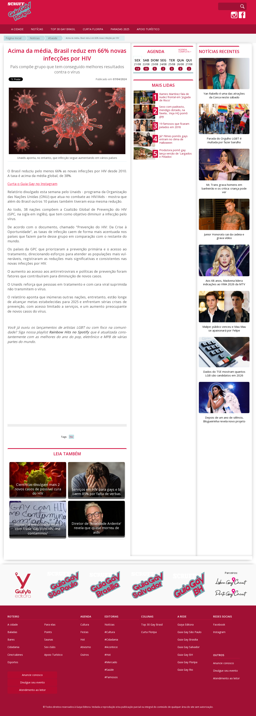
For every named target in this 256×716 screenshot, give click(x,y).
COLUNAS (147, 616)
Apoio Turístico (53, 654)
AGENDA (169, 51)
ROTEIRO (13, 616)
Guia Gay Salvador (188, 647)
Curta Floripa (149, 632)
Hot (82, 639)
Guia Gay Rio (185, 669)
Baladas (12, 632)
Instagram (219, 632)
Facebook (219, 624)
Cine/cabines (15, 654)
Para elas (49, 624)
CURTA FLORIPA (93, 29)
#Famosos (111, 677)
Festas (84, 632)
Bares (11, 639)
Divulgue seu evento (32, 682)
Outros (84, 654)
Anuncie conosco (32, 675)
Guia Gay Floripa (187, 662)
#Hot (108, 654)
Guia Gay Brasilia (187, 639)
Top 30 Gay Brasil (152, 624)
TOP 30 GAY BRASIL (63, 29)
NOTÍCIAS (37, 29)
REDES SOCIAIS (222, 616)
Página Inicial (13, 38)
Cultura (84, 624)
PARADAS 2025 (120, 29)
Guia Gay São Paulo (189, 632)
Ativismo (85, 647)
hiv (71, 436)
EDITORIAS (111, 616)
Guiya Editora (185, 624)
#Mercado (111, 662)
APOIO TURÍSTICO (148, 29)
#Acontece (111, 647)
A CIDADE (17, 29)
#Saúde (52, 38)
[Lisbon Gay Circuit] (231, 581)
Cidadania (13, 647)
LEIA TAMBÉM (67, 453)
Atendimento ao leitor (32, 690)
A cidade (12, 624)
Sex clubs (49, 647)
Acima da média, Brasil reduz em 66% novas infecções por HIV (92, 38)
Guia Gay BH (185, 654)
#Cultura (110, 632)
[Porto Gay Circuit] (231, 593)
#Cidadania (111, 639)
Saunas (48, 639)
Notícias (35, 38)
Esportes (12, 662)
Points (48, 632)
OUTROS (218, 655)
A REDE (181, 616)
